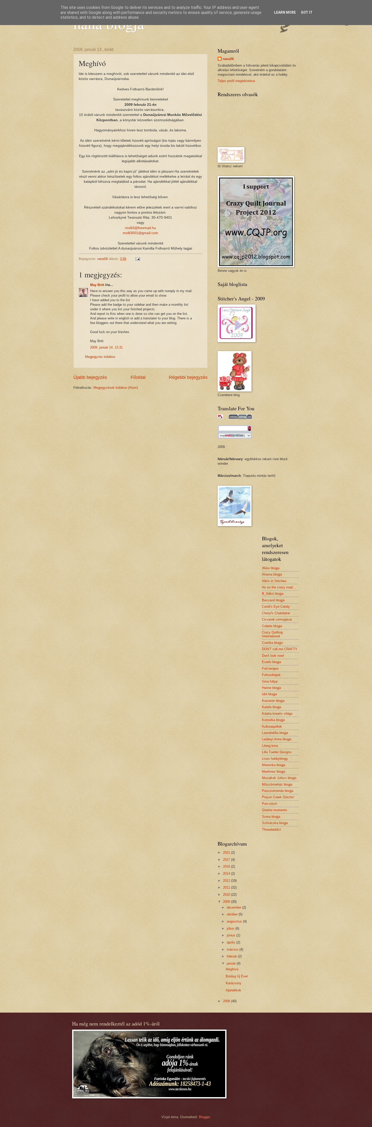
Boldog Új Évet (237, 976)
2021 (227, 852)
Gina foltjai (270, 681)
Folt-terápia (270, 668)
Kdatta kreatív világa (277, 713)
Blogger (204, 1117)
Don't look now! (273, 656)
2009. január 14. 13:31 (106, 347)
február (232, 956)
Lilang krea (270, 746)
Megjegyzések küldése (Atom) (115, 388)
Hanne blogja (271, 688)
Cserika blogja (272, 643)
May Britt (97, 285)
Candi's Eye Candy (276, 606)
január (232, 963)
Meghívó (232, 969)
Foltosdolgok (271, 675)
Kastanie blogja (273, 701)
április (231, 942)
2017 (227, 860)
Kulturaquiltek (272, 726)
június (231, 935)
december (234, 907)
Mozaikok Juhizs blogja (279, 778)
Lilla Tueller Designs (277, 752)
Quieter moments (274, 810)
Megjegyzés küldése (100, 357)
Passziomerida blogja (277, 791)
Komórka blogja (273, 720)
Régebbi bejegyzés (188, 377)
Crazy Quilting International (272, 634)
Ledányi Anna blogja (276, 739)
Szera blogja (271, 816)
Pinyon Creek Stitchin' (278, 797)
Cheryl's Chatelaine (276, 613)
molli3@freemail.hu (140, 228)
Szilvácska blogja (275, 823)
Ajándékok (233, 990)
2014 (227, 873)
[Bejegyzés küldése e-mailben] (137, 259)
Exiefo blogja (271, 662)
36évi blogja (270, 568)
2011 (227, 887)
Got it (307, 12)
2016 (227, 866)
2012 (227, 881)
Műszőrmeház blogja (277, 784)
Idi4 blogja (269, 694)
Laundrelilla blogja (275, 733)
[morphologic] (220, 417)
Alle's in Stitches (274, 581)
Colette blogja (272, 626)
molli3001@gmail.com (140, 233)
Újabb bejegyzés (90, 377)
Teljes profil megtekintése (236, 81)
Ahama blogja (272, 574)
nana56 (228, 59)
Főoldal (138, 377)
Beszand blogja (273, 600)
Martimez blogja (273, 771)
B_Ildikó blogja (272, 594)
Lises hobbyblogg (274, 759)
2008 (227, 1001)
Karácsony (233, 983)
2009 (227, 902)
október (233, 914)
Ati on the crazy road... (279, 587)
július (231, 928)
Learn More (285, 12)
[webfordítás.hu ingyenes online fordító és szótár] (235, 436)
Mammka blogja (273, 765)
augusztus (235, 921)
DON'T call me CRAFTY (279, 649)
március (233, 949)
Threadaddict (271, 829)
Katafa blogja (271, 707)
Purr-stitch (269, 804)
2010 (227, 894)
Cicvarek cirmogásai (277, 619)
